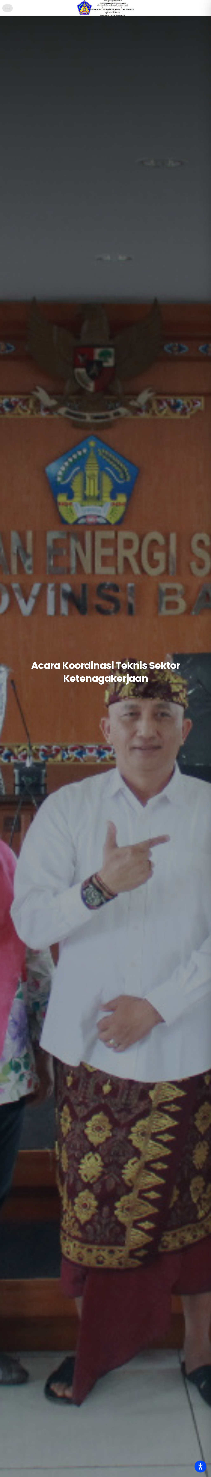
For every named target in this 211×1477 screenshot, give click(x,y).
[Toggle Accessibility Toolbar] (200, 1466)
